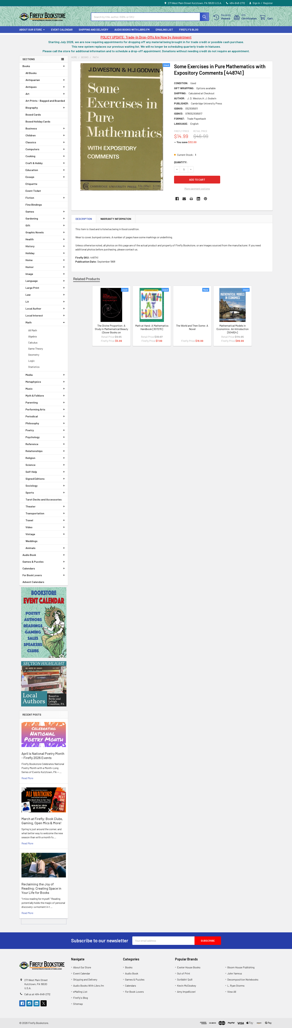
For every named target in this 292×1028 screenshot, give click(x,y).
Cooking (30, 156)
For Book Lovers (32, 575)
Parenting (32, 402)
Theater (30, 506)
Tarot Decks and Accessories (44, 499)
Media (29, 374)
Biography (32, 107)
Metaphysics (33, 381)
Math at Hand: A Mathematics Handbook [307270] (151, 327)
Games (30, 211)
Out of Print (183, 973)
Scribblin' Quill (184, 979)
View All (231, 991)
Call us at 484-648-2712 (37, 994)
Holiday (30, 253)
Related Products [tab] (86, 278)
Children (31, 135)
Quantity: (180, 162)
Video (29, 527)
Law (28, 294)
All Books (31, 73)
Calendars (28, 568)
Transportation (35, 513)
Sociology (32, 485)
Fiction (30, 197)
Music (29, 388)
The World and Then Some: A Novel (192, 327)
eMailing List (164, 29)
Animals (30, 547)
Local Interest (34, 315)
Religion (30, 457)
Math (29, 322)
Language (32, 280)
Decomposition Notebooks (242, 979)
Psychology (33, 437)
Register (268, 3)
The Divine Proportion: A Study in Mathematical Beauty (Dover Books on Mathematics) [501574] (111, 330)
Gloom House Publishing (240, 967)
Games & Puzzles (33, 561)
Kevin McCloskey (186, 985)
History (30, 246)
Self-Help (31, 471)
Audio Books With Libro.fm (132, 29)
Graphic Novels (35, 232)
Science (30, 464)
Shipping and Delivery (93, 29)
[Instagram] (29, 1003)
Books (26, 66)
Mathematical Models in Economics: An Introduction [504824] (232, 329)
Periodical (32, 416)
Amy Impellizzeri (186, 991)
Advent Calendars (33, 581)
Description (84, 218)
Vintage (30, 534)
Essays (30, 176)
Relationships (34, 450)
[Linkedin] (198, 199)
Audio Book (29, 554)
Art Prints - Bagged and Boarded (45, 100)
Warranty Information (115, 218)
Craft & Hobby (34, 163)
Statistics (34, 366)
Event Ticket (33, 190)
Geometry (33, 354)
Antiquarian (33, 79)
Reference (32, 444)
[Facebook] (177, 199)
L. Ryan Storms (236, 985)
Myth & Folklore (35, 395)
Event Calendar (62, 29)
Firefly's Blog (188, 29)
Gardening (32, 218)
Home (29, 260)
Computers (32, 149)
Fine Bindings (34, 204)
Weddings (32, 541)
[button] (43, 622)
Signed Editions (35, 478)
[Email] (184, 199)
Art (27, 93)
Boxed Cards (33, 114)
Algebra (32, 336)
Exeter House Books (188, 967)
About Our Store (30, 29)
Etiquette (31, 183)
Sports (30, 492)
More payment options (197, 188)
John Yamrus (234, 973)
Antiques (31, 86)
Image (29, 273)
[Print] (191, 199)
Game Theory (35, 348)
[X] (44, 1003)
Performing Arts (35, 409)
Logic (31, 360)
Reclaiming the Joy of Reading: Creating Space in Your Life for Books (41, 888)
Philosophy (32, 423)
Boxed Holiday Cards (38, 121)
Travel (29, 520)
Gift (28, 225)
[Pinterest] (205, 199)
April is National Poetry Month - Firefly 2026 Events (42, 755)
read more (27, 778)
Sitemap (78, 1003)
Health (30, 239)
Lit (27, 301)
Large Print (32, 287)
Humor (30, 266)
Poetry (30, 430)
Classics (31, 142)
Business (31, 128)
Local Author (33, 308)
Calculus (33, 342)
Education (32, 170)
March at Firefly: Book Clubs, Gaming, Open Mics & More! (42, 821)
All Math (32, 330)
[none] (121, 127)
